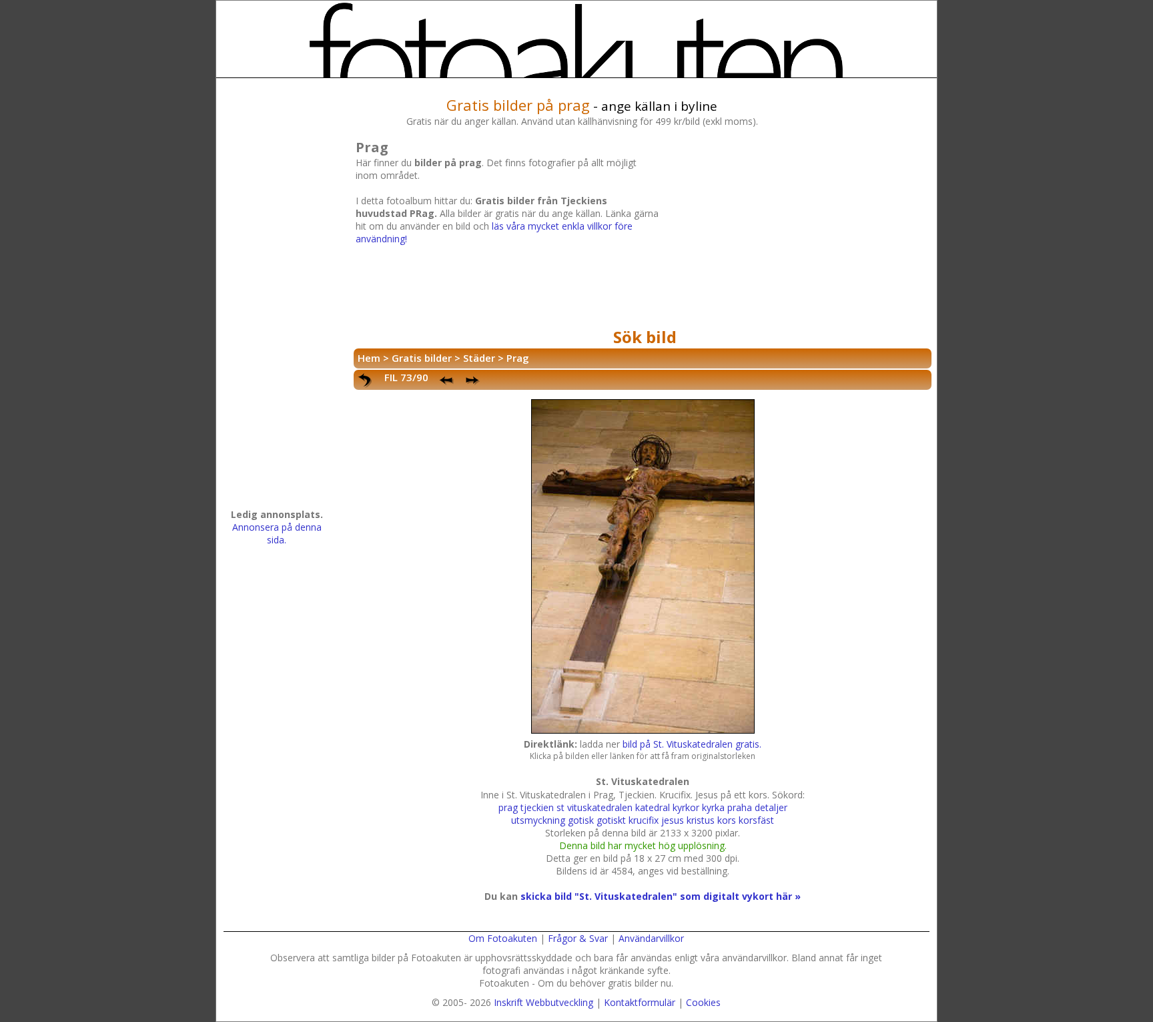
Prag (517, 357)
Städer (479, 357)
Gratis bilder (422, 357)
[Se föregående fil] (447, 380)
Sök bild (645, 337)
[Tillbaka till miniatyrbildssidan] (366, 380)
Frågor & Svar (578, 938)
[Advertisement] (793, 229)
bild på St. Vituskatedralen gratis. (692, 744)
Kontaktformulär (639, 1002)
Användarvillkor (651, 938)
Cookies (703, 1002)
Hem (369, 357)
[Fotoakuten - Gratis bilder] (576, 40)
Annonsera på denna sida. (277, 533)
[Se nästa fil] (474, 380)
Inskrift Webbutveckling (543, 1002)
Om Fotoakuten (502, 938)
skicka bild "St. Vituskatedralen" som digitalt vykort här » (660, 896)
